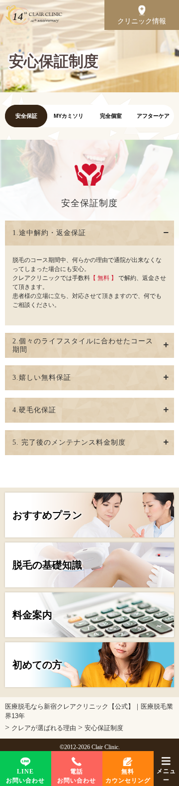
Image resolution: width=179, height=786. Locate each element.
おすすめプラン (47, 515)
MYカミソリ (69, 116)
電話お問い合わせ (76, 776)
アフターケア (153, 116)
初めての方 (37, 664)
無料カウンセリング (128, 776)
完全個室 (111, 116)
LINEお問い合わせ (25, 776)
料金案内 (32, 614)
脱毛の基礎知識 (47, 564)
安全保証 (26, 116)
